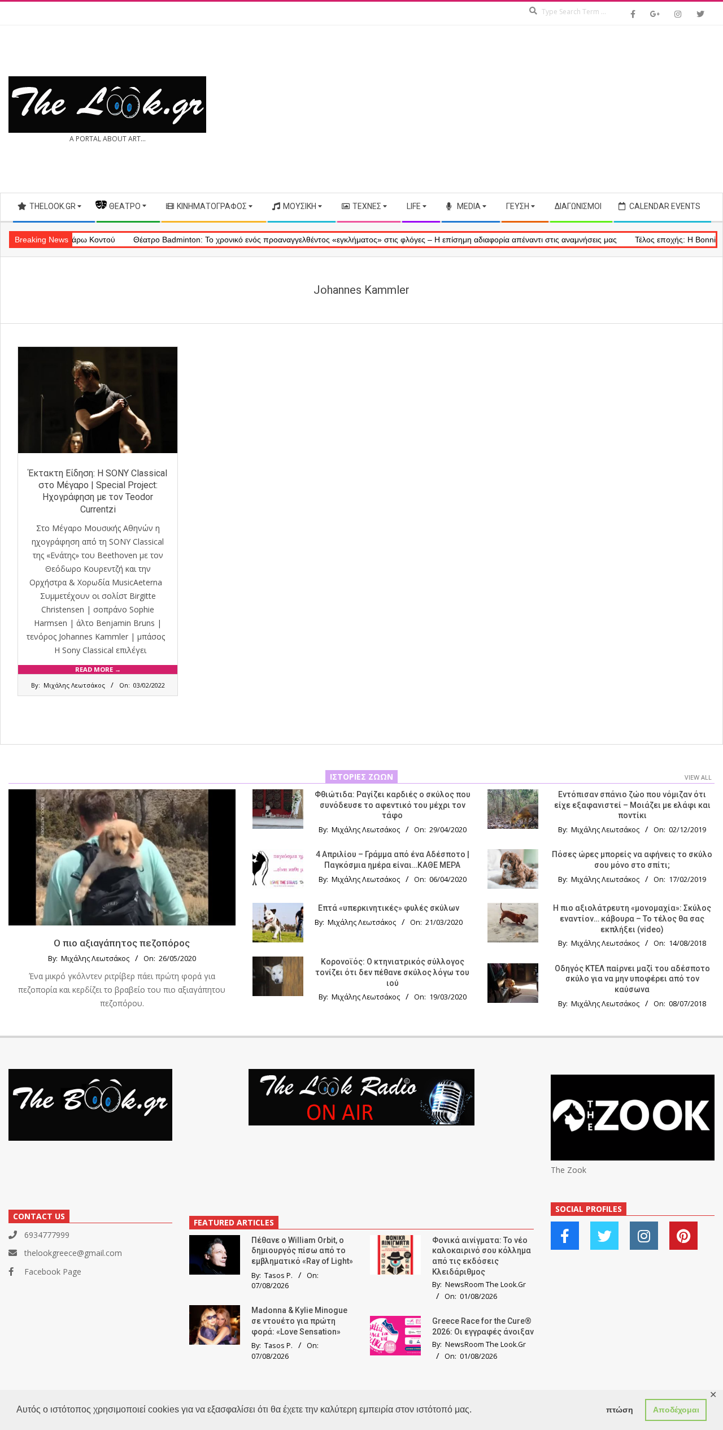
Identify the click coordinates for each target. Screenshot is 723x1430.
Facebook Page (52, 1271)
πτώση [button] (619, 1409)
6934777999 (46, 1234)
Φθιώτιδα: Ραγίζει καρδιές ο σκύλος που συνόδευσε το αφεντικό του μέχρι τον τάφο (393, 805)
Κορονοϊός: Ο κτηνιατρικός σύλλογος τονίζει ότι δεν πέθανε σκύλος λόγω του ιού (392, 972)
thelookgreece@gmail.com (73, 1253)
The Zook (568, 1169)
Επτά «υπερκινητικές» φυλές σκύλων (388, 907)
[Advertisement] (538, 109)
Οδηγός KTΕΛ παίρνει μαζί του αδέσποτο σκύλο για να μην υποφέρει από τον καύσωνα (632, 979)
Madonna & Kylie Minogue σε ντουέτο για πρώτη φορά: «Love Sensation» (299, 1321)
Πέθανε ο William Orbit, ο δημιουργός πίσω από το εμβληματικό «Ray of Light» (302, 1251)
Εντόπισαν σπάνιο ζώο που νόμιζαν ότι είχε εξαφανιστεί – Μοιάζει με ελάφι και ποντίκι (632, 805)
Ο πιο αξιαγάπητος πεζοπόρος (122, 943)
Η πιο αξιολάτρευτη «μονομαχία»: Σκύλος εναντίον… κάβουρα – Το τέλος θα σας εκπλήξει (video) (632, 918)
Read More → (98, 669)
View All (698, 777)
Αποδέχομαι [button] (676, 1409)
